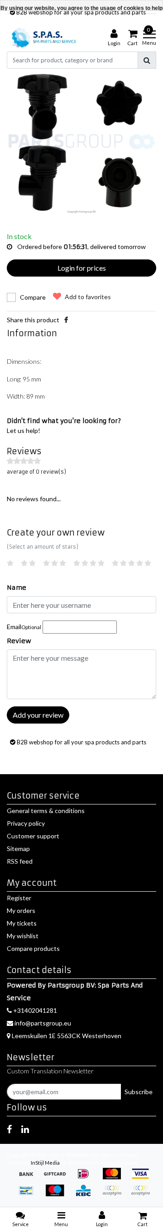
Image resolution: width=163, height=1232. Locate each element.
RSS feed (20, 861)
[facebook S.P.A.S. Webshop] (9, 1129)
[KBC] (86, 1195)
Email (24, 626)
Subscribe (139, 1092)
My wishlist (22, 936)
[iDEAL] (86, 1178)
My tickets (22, 923)
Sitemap (18, 848)
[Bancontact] (29, 1195)
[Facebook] (66, 320)
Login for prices (82, 267)
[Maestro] (57, 1195)
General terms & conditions (46, 810)
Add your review (38, 714)
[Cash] (57, 1178)
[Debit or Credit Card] (142, 1195)
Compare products (33, 948)
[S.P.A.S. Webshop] (42, 38)
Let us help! (23, 430)
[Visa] (142, 1178)
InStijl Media (45, 1163)
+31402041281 (34, 1010)
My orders (21, 910)
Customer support (33, 836)
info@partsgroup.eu (42, 1023)
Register (19, 898)
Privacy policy (26, 823)
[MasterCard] (115, 1178)
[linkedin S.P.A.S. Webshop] (25, 1129)
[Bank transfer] (29, 1178)
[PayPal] (115, 1195)
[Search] (147, 60)
